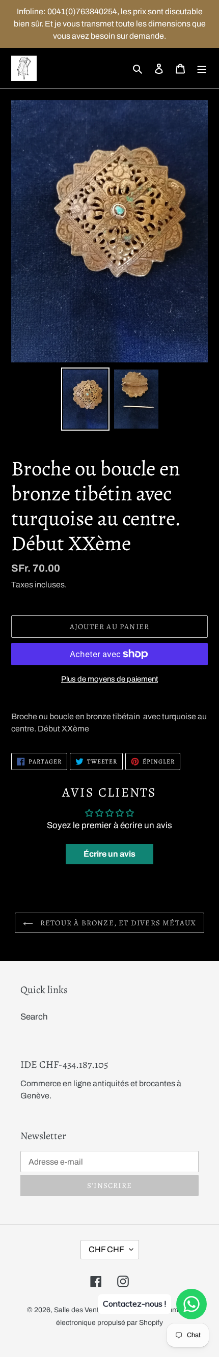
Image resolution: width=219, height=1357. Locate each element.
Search (34, 1017)
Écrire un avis (109, 854)
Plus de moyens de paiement (109, 679)
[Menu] (201, 68)
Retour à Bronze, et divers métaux (117, 923)
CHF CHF (106, 1249)
